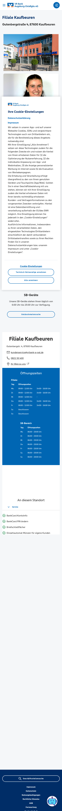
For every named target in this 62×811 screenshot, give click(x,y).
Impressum (31, 787)
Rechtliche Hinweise (31, 799)
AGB (31, 803)
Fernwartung (31, 807)
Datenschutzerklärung (19, 118)
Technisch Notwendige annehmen (31, 272)
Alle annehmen (31, 280)
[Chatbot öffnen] (52, 801)
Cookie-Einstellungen (31, 266)
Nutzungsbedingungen (31, 795)
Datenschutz (31, 791)
